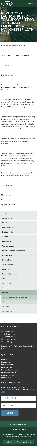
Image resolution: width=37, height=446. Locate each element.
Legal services (7, 241)
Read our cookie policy (24, 442)
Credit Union (6, 269)
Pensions (5, 237)
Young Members (7, 265)
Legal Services (6, 362)
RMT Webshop (6, 367)
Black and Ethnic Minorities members (14, 251)
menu (30, 3)
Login (10, 413)
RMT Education (6, 378)
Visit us (4, 278)
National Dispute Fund (9, 274)
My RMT (5, 223)
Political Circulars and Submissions (15, 297)
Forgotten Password (27, 413)
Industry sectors (7, 288)
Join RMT (5, 213)
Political (5, 292)
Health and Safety (8, 232)
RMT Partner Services (9, 372)
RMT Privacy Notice (8, 283)
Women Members (8, 246)
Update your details (8, 218)
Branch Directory (8, 227)
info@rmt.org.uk (14, 342)
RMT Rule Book (7, 311)
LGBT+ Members (7, 255)
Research (6, 302)
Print (13, 205)
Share (6, 205)
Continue (8, 442)
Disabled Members (8, 260)
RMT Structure (7, 306)
